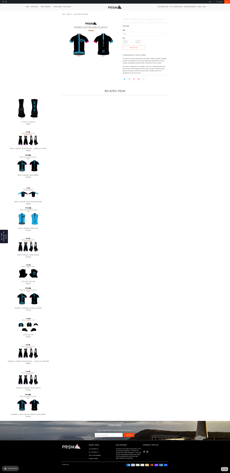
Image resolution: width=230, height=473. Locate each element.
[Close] (138, 212)
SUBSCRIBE (127, 253)
